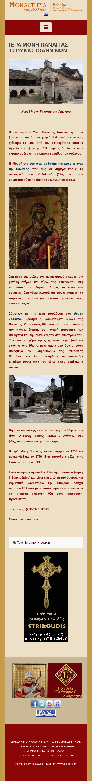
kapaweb (37, 763)
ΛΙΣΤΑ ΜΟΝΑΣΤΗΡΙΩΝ (66, 742)
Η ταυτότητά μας (31, 755)
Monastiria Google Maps (29, 742)
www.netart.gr (66, 763)
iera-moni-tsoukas (37, 542)
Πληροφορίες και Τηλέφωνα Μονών (47, 746)
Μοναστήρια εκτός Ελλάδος (48, 750)
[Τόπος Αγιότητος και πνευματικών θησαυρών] (46, 7)
